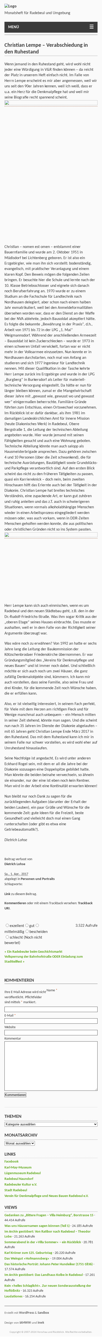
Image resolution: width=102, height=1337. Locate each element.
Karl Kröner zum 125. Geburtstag (28, 1253)
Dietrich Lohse (14, 864)
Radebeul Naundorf (18, 1179)
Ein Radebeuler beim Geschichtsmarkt (33, 952)
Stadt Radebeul (15, 1190)
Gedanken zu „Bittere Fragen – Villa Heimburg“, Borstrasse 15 (48, 1215)
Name (51, 990)
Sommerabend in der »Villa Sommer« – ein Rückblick (42, 1242)
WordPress (26, 1312)
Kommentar (12, 1039)
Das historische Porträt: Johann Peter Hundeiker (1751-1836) (48, 1264)
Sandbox (43, 1312)
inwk (41, 1322)
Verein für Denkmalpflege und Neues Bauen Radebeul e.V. (46, 1196)
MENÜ (13, 27)
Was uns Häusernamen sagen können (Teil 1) (37, 1226)
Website (10, 1027)
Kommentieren (15, 903)
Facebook (11, 1162)
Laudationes (13, 1296)
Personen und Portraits (38, 879)
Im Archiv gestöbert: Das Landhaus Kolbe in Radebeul (43, 1275)
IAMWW (25, 1322)
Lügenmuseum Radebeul (22, 1173)
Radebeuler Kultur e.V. (20, 1185)
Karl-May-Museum (17, 1167)
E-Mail (8, 1016)
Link (7, 894)
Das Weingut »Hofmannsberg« (27, 1259)
